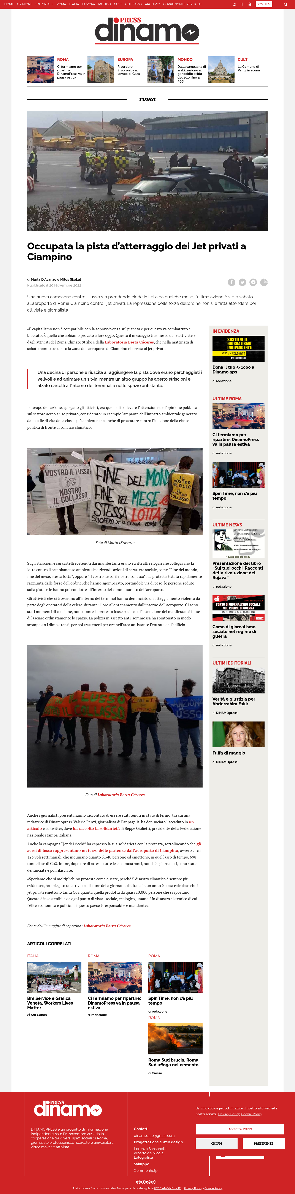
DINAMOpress (226, 713)
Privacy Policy (193, 1188)
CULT (118, 4)
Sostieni (264, 4)
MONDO (104, 4)
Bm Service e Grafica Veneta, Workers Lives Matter (50, 1003)
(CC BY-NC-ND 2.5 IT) (167, 1188)
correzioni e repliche (182, 4)
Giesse (157, 1073)
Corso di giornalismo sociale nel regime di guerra (234, 631)
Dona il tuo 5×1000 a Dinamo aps (233, 370)
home (9, 4)
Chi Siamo (133, 4)
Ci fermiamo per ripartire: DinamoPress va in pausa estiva (71, 72)
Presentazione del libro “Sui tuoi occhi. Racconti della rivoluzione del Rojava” (238, 570)
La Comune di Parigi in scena (249, 68)
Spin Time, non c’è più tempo (170, 1001)
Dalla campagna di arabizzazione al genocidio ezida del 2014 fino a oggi (192, 74)
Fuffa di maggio (229, 753)
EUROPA (88, 4)
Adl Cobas (39, 1015)
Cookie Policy (213, 1188)
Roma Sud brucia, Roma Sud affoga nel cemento (173, 1062)
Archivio (152, 4)
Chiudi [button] (216, 1143)
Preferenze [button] (263, 1143)
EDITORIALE (44, 4)
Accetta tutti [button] (240, 1129)
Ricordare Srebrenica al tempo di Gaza (128, 70)
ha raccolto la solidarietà (96, 828)
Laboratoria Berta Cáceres (129, 342)
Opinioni (24, 4)
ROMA (61, 4)
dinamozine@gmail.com (154, 1135)
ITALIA (74, 4)
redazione (99, 1015)
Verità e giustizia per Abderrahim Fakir (234, 701)
